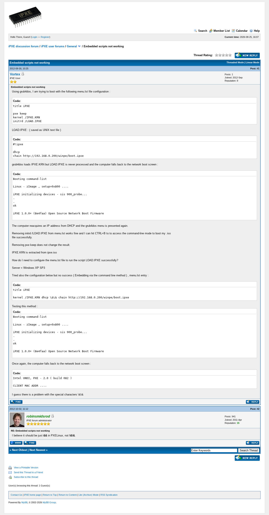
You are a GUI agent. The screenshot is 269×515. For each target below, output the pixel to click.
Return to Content (68, 495)
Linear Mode (252, 62)
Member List (222, 30)
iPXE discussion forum (23, 46)
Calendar (242, 30)
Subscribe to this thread (26, 477)
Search (202, 30)
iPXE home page (32, 495)
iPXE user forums (52, 46)
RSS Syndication (108, 495)
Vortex (15, 74)
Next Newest (37, 450)
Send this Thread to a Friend (28, 472)
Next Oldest (19, 450)
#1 (258, 68)
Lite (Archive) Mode (89, 495)
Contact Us (16, 495)
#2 (258, 409)
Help (257, 30)
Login (34, 37)
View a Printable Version (26, 467)
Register (45, 37)
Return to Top (50, 495)
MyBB (24, 502)
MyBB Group (49, 502)
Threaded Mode (235, 62)
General (72, 46)
